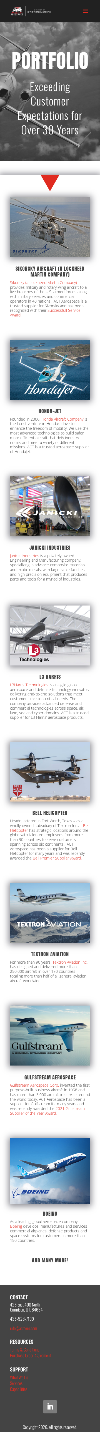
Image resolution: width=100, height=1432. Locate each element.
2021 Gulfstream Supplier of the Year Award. (47, 1111)
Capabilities (18, 1389)
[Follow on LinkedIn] (50, 1406)
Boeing (16, 1226)
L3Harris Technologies (29, 684)
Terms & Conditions (24, 1349)
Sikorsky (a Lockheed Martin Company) (43, 282)
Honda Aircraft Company (62, 419)
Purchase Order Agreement (30, 1355)
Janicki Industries (24, 555)
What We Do (19, 1377)
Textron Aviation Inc (69, 962)
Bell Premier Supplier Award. (57, 858)
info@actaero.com (23, 1328)
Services (16, 1383)
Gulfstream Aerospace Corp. (34, 1085)
